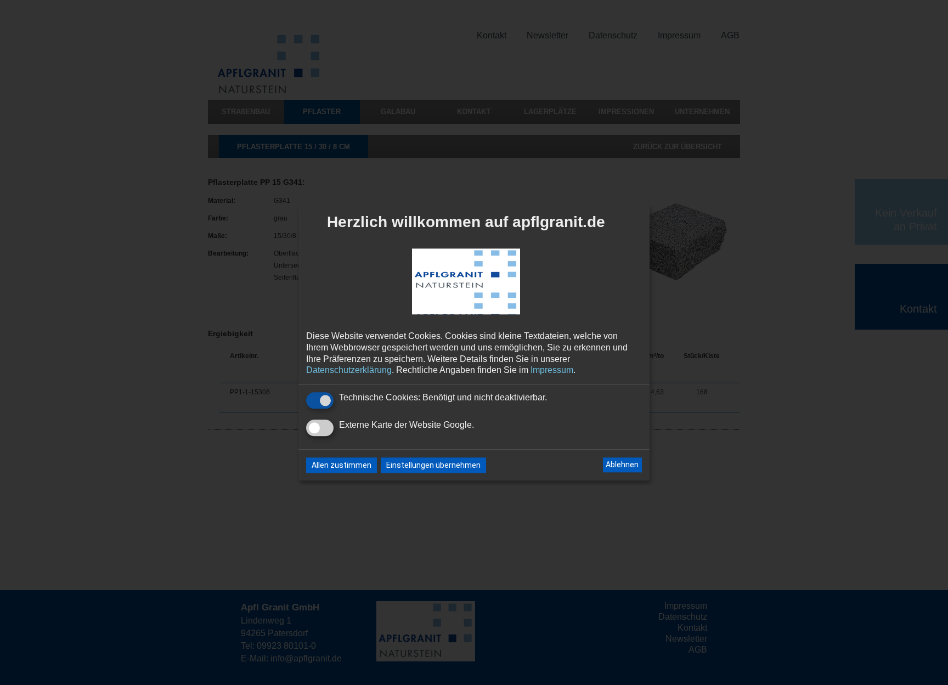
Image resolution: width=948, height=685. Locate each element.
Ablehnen (622, 465)
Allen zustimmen (341, 465)
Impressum (552, 370)
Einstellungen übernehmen (433, 465)
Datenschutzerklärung (349, 370)
